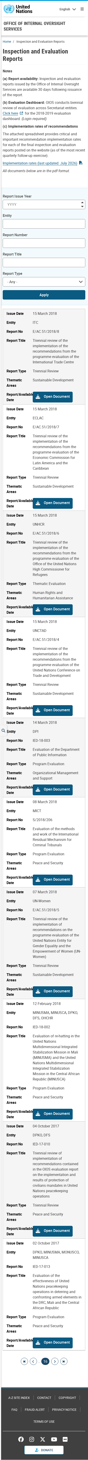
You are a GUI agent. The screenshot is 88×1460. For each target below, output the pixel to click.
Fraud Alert (35, 1409)
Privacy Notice (64, 1409)
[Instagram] (31, 1439)
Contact (44, 1398)
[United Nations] (18, 8)
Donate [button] (46, 1450)
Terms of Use (44, 1421)
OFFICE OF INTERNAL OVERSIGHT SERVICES (34, 26)
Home (7, 41)
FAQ (14, 1409)
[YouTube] (54, 1439)
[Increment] (82, 202)
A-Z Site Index (19, 1398)
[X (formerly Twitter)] (43, 1439)
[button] (53, 397)
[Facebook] (22, 1439)
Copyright (67, 1398)
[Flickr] (65, 1439)
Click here (10, 113)
